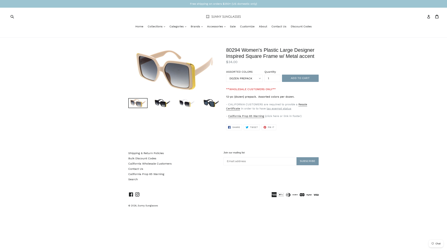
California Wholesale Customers (150, 163)
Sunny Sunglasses (148, 205)
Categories (179, 26)
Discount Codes (301, 26)
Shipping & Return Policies (146, 153)
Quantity (270, 71)
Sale (233, 26)
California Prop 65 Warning (246, 116)
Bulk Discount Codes (142, 158)
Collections (157, 26)
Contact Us (279, 26)
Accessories (217, 26)
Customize (247, 26)
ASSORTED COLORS (239, 71)
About (263, 26)
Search (133, 179)
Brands (197, 26)
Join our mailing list (234, 152)
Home (139, 26)
